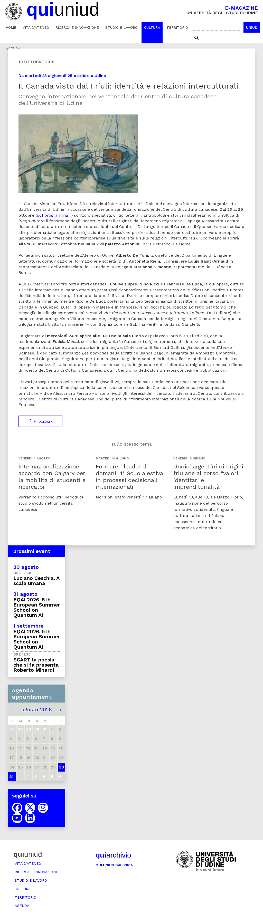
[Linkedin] (30, 818)
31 (12, 776)
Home (11, 27)
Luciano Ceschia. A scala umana (36, 580)
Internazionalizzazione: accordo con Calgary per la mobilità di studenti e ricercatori (52, 476)
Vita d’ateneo (36, 27)
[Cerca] (196, 38)
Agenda (22, 905)
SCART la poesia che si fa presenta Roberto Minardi (36, 665)
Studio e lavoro (121, 27)
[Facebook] (17, 808)
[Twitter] (30, 808)
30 (61, 767)
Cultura (152, 27)
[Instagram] (43, 808)
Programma (43, 421)
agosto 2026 (37, 709)
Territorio (177, 27)
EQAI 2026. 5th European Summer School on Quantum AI (36, 607)
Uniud (251, 27)
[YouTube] (17, 818)
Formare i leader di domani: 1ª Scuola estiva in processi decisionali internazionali (129, 476)
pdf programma (52, 215)
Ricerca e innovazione (77, 27)
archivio (113, 855)
